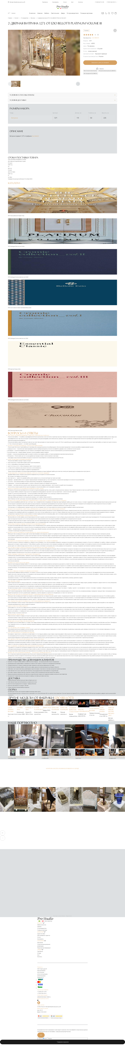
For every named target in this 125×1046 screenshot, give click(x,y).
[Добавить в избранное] (14, 702)
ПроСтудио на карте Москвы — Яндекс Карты (62, 915)
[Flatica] (62, 1002)
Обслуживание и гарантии (43, 935)
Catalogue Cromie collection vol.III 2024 (19, 399)
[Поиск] (109, 13)
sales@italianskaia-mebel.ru (44, 997)
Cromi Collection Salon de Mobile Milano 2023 (20, 307)
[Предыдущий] (10, 84)
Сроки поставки (41, 933)
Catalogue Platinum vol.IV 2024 (17, 246)
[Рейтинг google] (56, 1018)
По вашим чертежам (86, 13)
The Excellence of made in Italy (17, 215)
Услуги (65, 2)
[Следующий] (78, 84)
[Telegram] (37, 1000)
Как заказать (55, 2)
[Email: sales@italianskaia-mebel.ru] (102, 13)
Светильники (55, 13)
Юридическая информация (44, 948)
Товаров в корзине (63, 1042)
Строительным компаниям (43, 944)
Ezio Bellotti (35, 136)
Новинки (40, 13)
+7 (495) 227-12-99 (41, 991)
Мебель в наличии (41, 925)
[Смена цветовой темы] (106, 13)
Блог (72, 2)
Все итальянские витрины (90, 70)
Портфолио (45, 2)
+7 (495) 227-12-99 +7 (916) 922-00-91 (105, 2)
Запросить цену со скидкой (100, 62)
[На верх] (41, 1035)
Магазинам (40, 942)
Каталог (14, 13)
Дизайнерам (40, 946)
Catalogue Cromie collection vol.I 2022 (19, 338)
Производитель (91, 38)
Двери (63, 13)
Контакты (80, 2)
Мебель (46, 13)
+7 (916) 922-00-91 (41, 993)
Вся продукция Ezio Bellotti (90, 73)
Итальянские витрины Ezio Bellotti (107, 70)
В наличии (32, 13)
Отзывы (39, 953)
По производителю (73, 13)
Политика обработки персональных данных (77, 1030)
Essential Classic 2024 (15, 369)
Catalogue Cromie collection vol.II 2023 (19, 277)
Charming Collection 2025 (16, 430)
